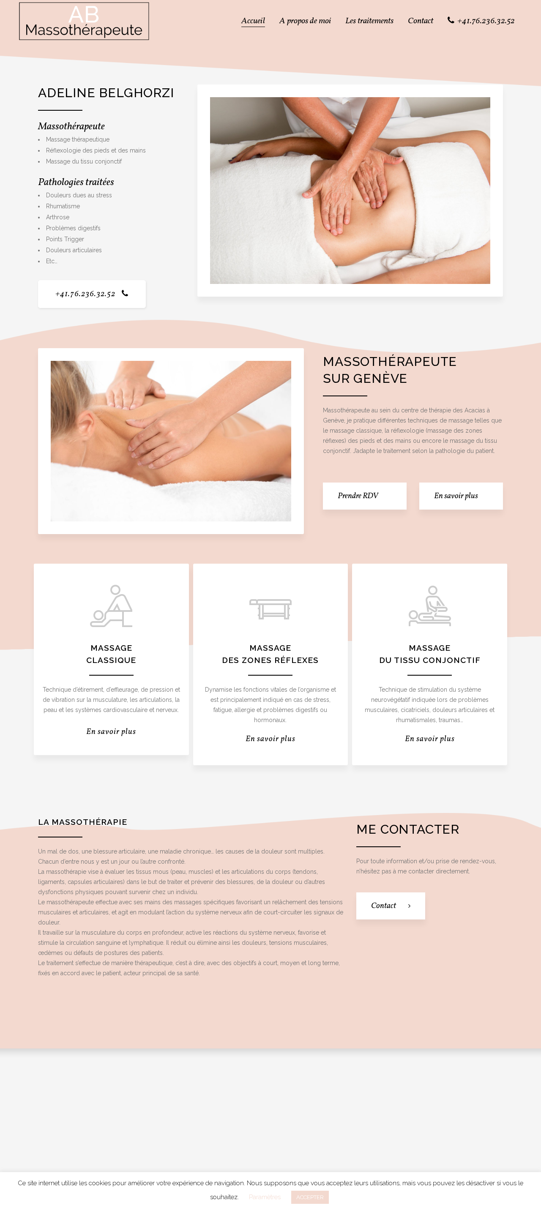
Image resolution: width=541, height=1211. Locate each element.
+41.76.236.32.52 (85, 294)
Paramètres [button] (265, 1197)
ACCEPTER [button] (310, 1197)
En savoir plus (111, 731)
